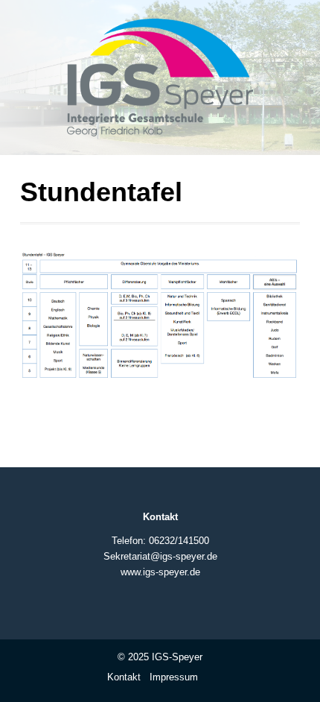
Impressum (174, 677)
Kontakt (124, 677)
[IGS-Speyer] (160, 83)
